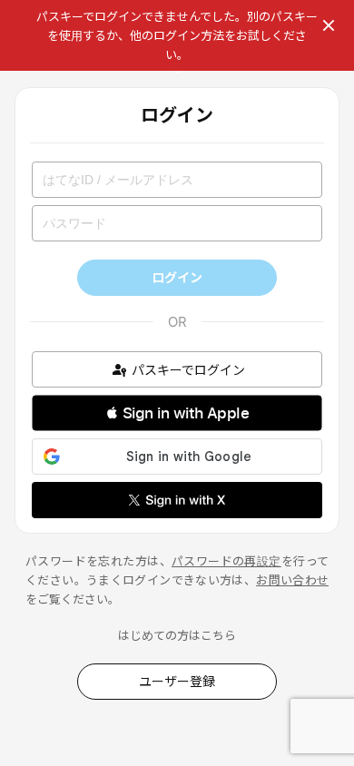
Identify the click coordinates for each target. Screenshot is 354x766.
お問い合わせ (292, 580)
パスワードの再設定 (226, 561)
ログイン (177, 277)
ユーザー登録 (177, 681)
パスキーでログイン (188, 370)
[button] (177, 413)
